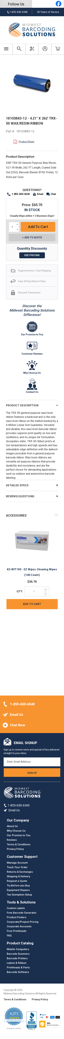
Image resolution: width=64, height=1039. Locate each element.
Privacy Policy (15, 849)
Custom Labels (16, 908)
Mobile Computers (18, 949)
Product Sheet (26, 141)
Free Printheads (16, 931)
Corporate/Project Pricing (22, 921)
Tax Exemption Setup (19, 894)
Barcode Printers (17, 958)
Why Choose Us (16, 830)
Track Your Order (17, 867)
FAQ (9, 935)
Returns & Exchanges (20, 871)
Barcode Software (18, 972)
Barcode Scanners (18, 953)
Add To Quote (33, 237)
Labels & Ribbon (16, 962)
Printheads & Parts (18, 967)
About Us (12, 826)
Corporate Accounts (19, 926)
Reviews (12, 839)
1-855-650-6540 (21, 194)
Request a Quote (17, 880)
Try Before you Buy (18, 885)
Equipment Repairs (18, 890)
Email (40, 194)
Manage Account (17, 862)
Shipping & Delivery (18, 876)
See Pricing (32, 255)
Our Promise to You (18, 835)
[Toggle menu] (6, 49)
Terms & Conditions (18, 844)
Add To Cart (32, 604)
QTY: (20, 591)
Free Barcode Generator (22, 912)
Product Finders (16, 917)
